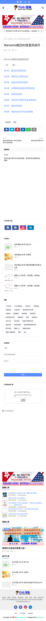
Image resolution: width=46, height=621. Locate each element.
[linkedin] (29, 2)
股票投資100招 (10, 317)
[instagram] (25, 2)
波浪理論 (24, 313)
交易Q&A (8, 310)
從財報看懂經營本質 (30, 324)
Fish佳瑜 (8, 50)
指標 (27, 317)
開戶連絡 (22, 613)
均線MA (8, 313)
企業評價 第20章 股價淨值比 (18, 514)
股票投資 (32, 313)
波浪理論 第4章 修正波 (22, 244)
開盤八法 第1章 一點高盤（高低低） (27, 286)
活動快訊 (34, 317)
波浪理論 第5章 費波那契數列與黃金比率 (27, 266)
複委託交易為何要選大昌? (13, 548)
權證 (15, 122)
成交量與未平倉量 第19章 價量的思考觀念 (22, 493)
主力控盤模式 (18, 306)
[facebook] (17, 2)
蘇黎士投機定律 (10, 332)
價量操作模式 (27, 328)
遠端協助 (30, 613)
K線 (25, 332)
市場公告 (28, 306)
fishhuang (40, 617)
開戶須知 (8, 328)
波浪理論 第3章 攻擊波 (22, 255)
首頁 (5, 39)
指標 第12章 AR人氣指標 (16, 498)
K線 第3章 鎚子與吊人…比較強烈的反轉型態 (23, 509)
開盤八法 (17, 328)
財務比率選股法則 (28, 321)
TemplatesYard (22, 617)
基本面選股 (17, 324)
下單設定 (8, 306)
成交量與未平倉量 (28, 310)
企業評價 (17, 310)
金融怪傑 (20, 317)
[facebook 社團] (21, 2)
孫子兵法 (8, 321)
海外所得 (17, 321)
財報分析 (8, 324)
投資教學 (10, 39)
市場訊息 (36, 306)
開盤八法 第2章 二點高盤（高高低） (27, 275)
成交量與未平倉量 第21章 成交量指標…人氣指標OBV (22, 31)
